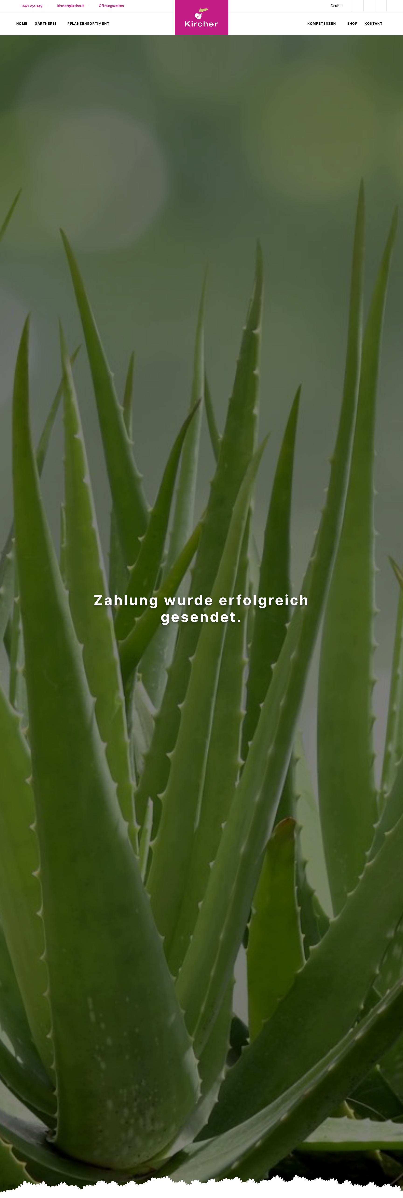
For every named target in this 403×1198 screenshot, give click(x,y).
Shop (352, 23)
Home (22, 23)
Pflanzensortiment (88, 23)
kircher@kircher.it (70, 5)
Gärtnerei (45, 23)
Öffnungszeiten (111, 5)
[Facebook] (357, 6)
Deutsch (337, 6)
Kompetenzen (321, 23)
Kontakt (373, 23)
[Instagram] (381, 6)
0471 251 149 (32, 5)
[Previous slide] (18, 616)
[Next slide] (385, 616)
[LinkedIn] (369, 6)
